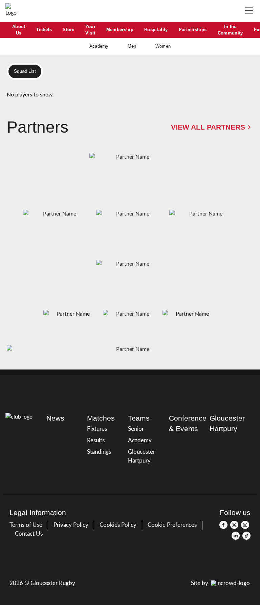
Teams (139, 418)
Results (96, 440)
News (55, 418)
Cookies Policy (118, 525)
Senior (136, 429)
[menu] (250, 11)
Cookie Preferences (172, 525)
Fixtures (97, 429)
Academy (140, 440)
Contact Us (29, 534)
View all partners (208, 127)
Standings (99, 452)
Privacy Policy (70, 525)
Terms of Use (25, 525)
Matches (101, 418)
